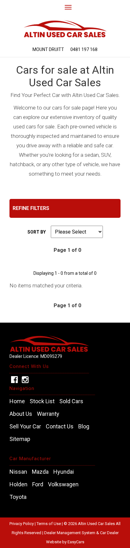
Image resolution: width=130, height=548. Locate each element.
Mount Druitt (48, 49)
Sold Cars (71, 401)
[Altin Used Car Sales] (65, 26)
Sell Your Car (25, 426)
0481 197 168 (84, 49)
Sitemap (19, 439)
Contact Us (60, 426)
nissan (18, 472)
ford (37, 484)
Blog (83, 426)
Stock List (42, 401)
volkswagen (63, 484)
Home (17, 401)
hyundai (63, 472)
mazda (40, 472)
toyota (18, 497)
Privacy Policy (22, 523)
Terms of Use (49, 523)
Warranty (48, 414)
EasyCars (76, 542)
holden (18, 484)
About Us (20, 414)
